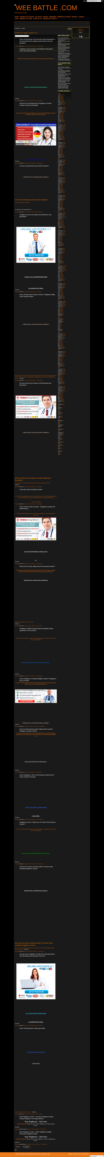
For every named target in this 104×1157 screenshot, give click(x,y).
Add (70, 28)
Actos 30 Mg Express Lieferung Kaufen (32, 1028)
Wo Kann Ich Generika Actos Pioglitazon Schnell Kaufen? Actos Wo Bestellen (64, 48)
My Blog (23, 28)
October (59, 109)
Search (102, 1)
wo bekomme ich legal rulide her (23, 209)
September (60, 111)
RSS (16, 1150)
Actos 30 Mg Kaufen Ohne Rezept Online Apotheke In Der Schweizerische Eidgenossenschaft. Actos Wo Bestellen (37, 41)
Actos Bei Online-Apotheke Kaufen (31, 489)
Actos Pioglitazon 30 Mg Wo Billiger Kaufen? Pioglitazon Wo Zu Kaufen (64, 68)
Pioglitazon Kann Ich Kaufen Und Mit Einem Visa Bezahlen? (64, 54)
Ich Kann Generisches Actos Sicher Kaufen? (34, 166)
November (60, 108)
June (59, 97)
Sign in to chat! (93, 1156)
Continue (17, 98)
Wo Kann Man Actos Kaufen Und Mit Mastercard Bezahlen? (64, 60)
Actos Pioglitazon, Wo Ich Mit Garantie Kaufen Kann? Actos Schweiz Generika (64, 71)
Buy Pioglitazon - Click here (36, 1122)
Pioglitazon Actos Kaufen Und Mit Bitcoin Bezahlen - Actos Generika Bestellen (64, 44)
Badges (70, 1153)
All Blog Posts (17, 28)
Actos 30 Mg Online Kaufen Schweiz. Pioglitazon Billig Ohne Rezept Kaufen (63, 56)
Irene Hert (21, 46)
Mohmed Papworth (23, 1129)
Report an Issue (76, 1153)
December (60, 107)
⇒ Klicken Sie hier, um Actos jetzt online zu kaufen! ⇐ (36, 177)
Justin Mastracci (22, 1144)
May (59, 98)
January (59, 104)
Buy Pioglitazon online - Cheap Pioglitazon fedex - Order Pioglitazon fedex (64, 75)
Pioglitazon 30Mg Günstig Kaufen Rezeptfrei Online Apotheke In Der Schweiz (63, 87)
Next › (27, 1146)
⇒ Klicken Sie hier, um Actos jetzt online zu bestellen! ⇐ (36, 324)
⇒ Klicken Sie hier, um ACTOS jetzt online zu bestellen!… (36, 723)
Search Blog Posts (29, 36)
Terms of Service (85, 1153)
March (59, 101)
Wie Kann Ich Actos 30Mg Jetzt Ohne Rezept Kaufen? (37, 566)
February (60, 102)
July (59, 96)
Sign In (84, 1)
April (59, 100)
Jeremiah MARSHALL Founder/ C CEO (32, 1154)
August (59, 94)
